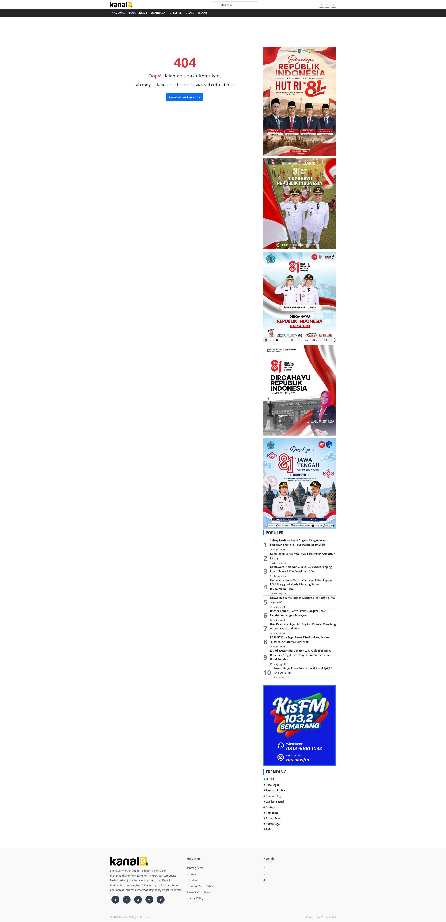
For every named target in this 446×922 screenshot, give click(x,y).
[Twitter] (327, 5)
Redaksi (191, 874)
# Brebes (269, 807)
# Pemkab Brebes (274, 790)
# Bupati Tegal (272, 818)
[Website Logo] (132, 4)
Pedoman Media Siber (200, 886)
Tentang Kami (195, 868)
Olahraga (158, 13)
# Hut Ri (268, 779)
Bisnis (190, 13)
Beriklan (192, 880)
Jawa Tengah (138, 13)
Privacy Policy (195, 898)
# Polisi (267, 829)
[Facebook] (321, 5)
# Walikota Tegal (273, 801)
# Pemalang (270, 813)
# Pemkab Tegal (273, 796)
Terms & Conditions (198, 892)
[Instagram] (333, 5)
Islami (202, 13)
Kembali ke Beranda (185, 97)
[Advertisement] (214, 36)
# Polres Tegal (271, 824)
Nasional (118, 13)
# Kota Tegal (271, 785)
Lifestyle (175, 13)
